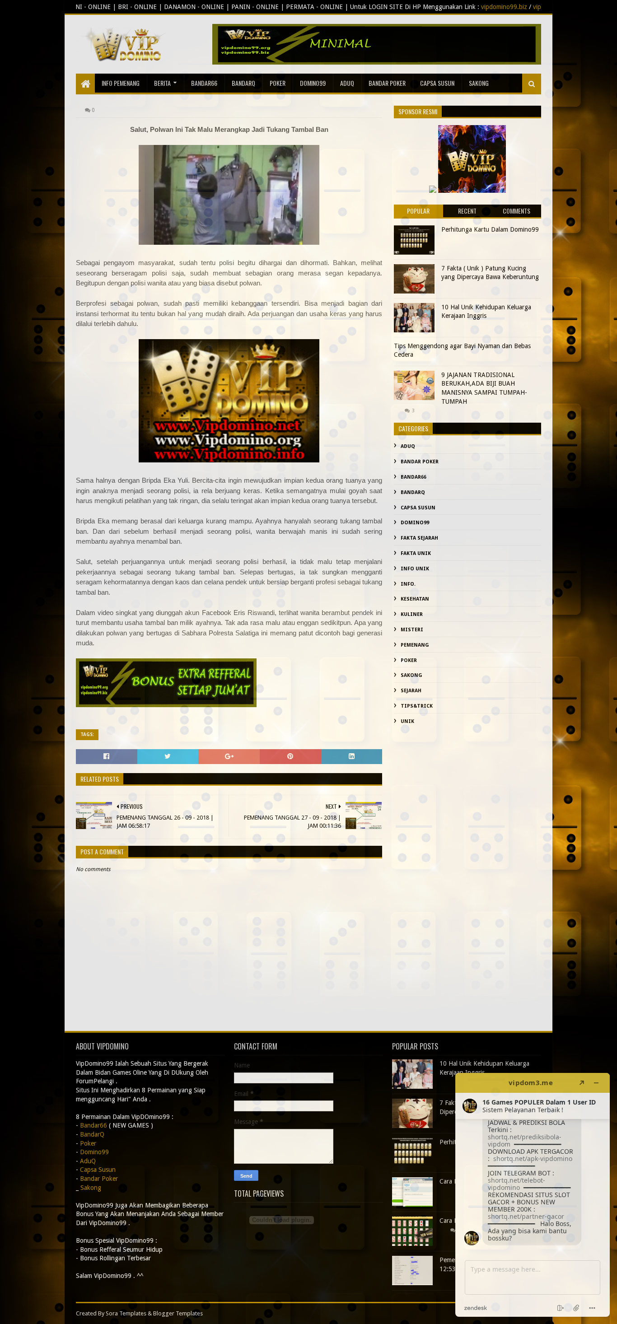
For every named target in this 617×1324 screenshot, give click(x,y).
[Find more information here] (532, 1195)
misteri (412, 630)
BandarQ (243, 83)
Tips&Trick (417, 706)
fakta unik (416, 553)
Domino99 (313, 83)
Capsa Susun (437, 83)
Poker (277, 83)
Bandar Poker (387, 83)
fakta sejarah (419, 538)
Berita (162, 83)
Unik (407, 721)
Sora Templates (126, 1313)
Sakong (411, 675)
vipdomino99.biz (408, 6)
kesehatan (415, 599)
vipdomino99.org (460, 6)
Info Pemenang (121, 83)
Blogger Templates (178, 1313)
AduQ (347, 83)
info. (408, 584)
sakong (479, 83)
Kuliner (412, 614)
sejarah (411, 691)
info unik (415, 569)
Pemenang (415, 645)
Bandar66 (204, 83)
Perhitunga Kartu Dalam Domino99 (490, 229)
